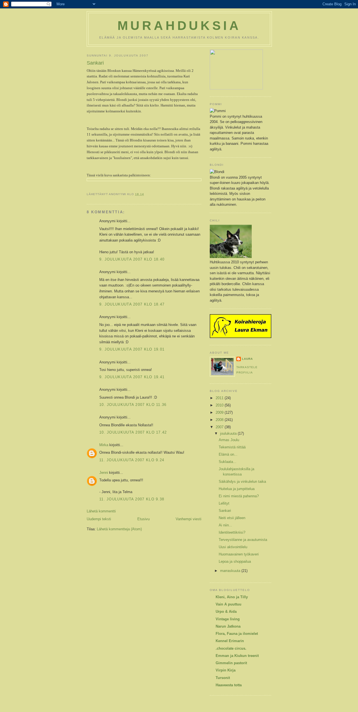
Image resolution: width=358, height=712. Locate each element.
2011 (220, 398)
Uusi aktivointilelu (233, 547)
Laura (247, 358)
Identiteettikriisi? (232, 532)
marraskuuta (230, 571)
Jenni (103, 472)
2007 (220, 427)
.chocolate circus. (231, 648)
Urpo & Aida (226, 611)
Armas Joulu (229, 440)
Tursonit (223, 678)
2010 (220, 405)
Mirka (103, 445)
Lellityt (224, 503)
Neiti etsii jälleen (232, 518)
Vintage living (228, 619)
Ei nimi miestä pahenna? (239, 496)
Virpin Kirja (225, 670)
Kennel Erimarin (230, 641)
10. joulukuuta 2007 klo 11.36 (133, 405)
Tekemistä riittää (232, 447)
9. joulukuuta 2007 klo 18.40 (131, 259)
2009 (220, 412)
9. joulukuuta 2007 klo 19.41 (131, 377)
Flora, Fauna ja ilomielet (237, 633)
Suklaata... (227, 462)
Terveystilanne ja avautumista (243, 540)
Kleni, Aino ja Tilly (232, 597)
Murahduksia (179, 25)
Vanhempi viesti (188, 519)
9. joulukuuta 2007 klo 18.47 (131, 304)
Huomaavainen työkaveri (239, 554)
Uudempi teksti (99, 519)
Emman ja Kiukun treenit (237, 656)
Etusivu (143, 519)
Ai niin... (225, 525)
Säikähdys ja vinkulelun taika (242, 481)
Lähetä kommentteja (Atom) (119, 529)
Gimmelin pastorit (231, 663)
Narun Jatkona (228, 626)
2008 (220, 420)
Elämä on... (228, 454)
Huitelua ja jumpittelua (237, 489)
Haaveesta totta (229, 685)
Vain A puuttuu (228, 604)
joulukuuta (229, 433)
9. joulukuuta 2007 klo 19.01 (131, 349)
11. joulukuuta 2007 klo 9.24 (131, 460)
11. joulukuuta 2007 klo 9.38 (131, 499)
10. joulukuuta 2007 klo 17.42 (133, 432)
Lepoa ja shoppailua (235, 561)
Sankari (95, 63)
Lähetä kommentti (101, 511)
